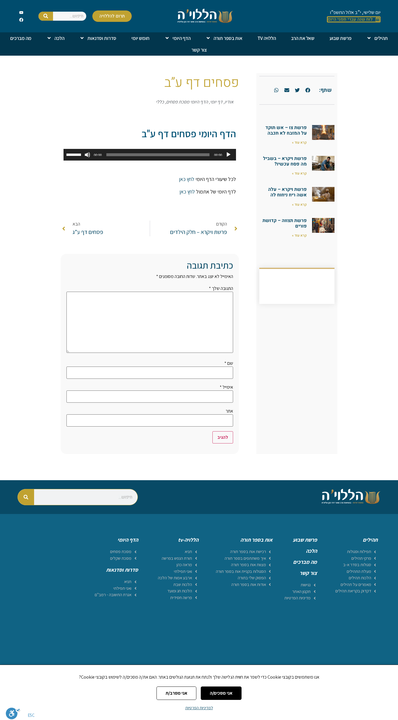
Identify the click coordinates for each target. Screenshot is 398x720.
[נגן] (228, 155)
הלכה (59, 38)
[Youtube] (21, 12)
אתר (229, 411)
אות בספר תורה (228, 38)
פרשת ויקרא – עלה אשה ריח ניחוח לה (287, 192)
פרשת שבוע (340, 38)
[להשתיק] (87, 155)
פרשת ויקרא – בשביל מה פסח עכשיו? (285, 161)
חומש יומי (140, 38)
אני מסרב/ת (176, 693)
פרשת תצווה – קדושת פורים (285, 223)
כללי (160, 102)
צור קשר (199, 50)
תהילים (381, 38)
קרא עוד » (299, 142)
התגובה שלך (221, 288)
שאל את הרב (302, 38)
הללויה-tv (188, 539)
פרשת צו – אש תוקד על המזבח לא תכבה (286, 130)
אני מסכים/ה (221, 693)
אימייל (226, 387)
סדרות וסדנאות (101, 38)
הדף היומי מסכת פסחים (187, 102)
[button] (307, 90)
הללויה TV (267, 38)
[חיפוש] (45, 16)
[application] (150, 155)
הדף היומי (181, 38)
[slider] (74, 154)
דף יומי (216, 102)
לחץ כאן (186, 179)
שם (228, 363)
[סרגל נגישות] (13, 713)
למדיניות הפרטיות (199, 707)
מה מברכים (20, 38)
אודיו (229, 102)
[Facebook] (21, 19)
